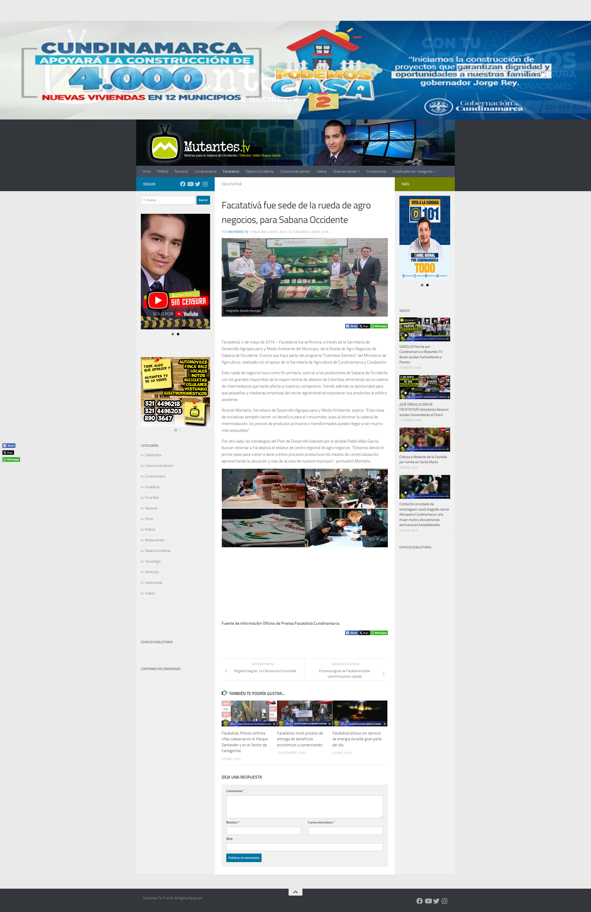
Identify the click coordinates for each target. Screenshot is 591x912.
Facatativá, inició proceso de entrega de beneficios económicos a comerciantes (300, 739)
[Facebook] (183, 184)
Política (162, 171)
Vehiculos (152, 572)
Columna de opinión (295, 171)
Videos (322, 171)
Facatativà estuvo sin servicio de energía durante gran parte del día (357, 739)
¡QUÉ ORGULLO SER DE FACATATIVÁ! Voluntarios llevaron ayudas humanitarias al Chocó (424, 409)
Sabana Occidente (260, 171)
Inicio (147, 171)
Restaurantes (154, 540)
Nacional (181, 171)
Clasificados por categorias (412, 171)
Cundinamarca (206, 171)
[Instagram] (205, 184)
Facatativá (231, 171)
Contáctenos (376, 171)
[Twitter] (197, 184)
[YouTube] (190, 184)
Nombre (233, 822)
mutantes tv (238, 232)
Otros (149, 519)
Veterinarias (153, 583)
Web (229, 839)
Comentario (235, 791)
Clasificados (153, 455)
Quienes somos (344, 171)
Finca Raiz (152, 498)
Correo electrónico (321, 822)
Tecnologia (152, 561)
